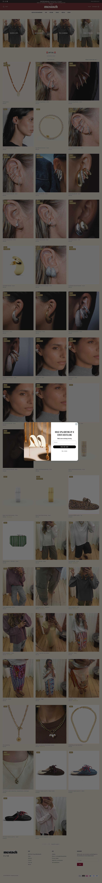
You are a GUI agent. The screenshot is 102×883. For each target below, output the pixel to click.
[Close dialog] (76, 424)
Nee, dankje (64, 451)
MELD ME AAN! (64, 447)
